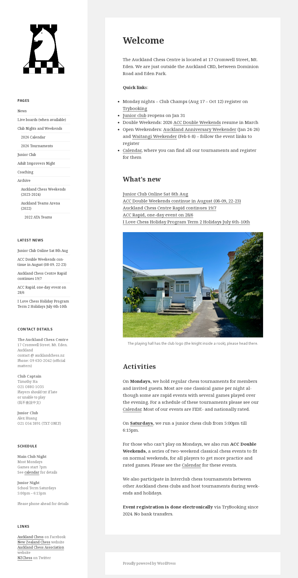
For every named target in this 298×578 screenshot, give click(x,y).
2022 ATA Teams (38, 217)
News (22, 111)
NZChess (24, 557)
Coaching (25, 172)
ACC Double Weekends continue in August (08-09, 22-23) (41, 262)
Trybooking (135, 108)
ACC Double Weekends (197, 122)
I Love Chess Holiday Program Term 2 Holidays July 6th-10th (43, 304)
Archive (24, 180)
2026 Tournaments (37, 145)
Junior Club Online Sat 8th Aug (42, 250)
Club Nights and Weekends (39, 128)
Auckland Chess (30, 536)
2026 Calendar (33, 137)
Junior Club (26, 154)
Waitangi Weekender (154, 136)
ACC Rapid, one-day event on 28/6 (158, 215)
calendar (31, 472)
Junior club (134, 115)
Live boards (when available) (41, 119)
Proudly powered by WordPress (149, 563)
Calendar (132, 150)
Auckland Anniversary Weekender (199, 129)
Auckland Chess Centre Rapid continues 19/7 (169, 208)
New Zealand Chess (33, 542)
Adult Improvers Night (36, 163)
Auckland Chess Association (40, 547)
